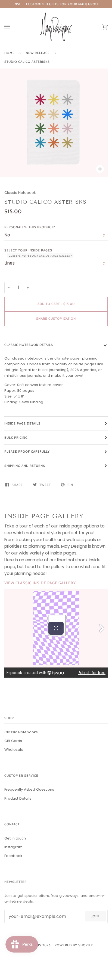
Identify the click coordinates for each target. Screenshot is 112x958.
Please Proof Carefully (27, 451)
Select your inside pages (38, 252)
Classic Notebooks (21, 732)
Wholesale (13, 749)
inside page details (22, 423)
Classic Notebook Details (28, 345)
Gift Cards (13, 740)
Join (95, 916)
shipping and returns (24, 466)
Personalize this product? (29, 227)
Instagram (13, 847)
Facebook (13, 855)
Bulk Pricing (16, 438)
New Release (38, 53)
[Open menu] (12, 27)
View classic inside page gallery (40, 583)
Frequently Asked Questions (29, 789)
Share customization (56, 319)
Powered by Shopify (74, 945)
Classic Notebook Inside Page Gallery (40, 255)
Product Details (17, 798)
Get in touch (15, 838)
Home (9, 53)
